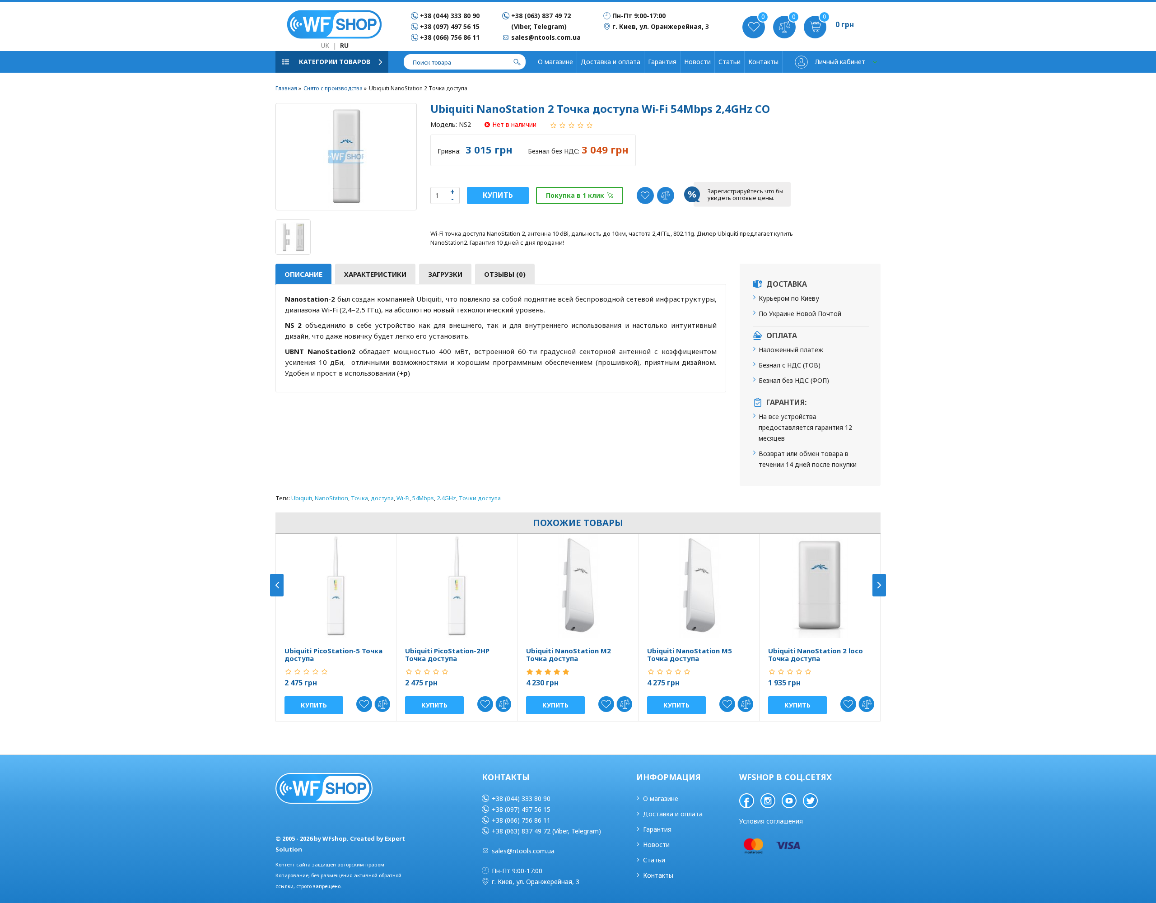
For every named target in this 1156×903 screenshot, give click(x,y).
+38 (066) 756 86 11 (450, 37)
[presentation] (277, 585)
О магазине (555, 61)
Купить (498, 195)
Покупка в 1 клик (575, 195)
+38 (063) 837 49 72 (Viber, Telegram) (546, 831)
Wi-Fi (403, 498)
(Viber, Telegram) (539, 26)
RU (344, 45)
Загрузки (445, 274)
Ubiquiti (301, 498)
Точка (359, 498)
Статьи (729, 61)
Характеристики (375, 274)
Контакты (763, 61)
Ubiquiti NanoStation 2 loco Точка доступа (815, 654)
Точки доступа (480, 498)
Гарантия (662, 61)
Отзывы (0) (505, 274)
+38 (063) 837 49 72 (541, 15)
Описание (303, 274)
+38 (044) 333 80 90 (450, 15)
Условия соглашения (771, 821)
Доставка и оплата (610, 61)
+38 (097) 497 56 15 (450, 26)
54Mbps (423, 498)
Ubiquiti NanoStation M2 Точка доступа (568, 654)
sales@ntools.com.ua (523, 851)
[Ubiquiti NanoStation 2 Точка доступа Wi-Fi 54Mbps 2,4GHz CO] (346, 156)
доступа (382, 498)
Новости (697, 61)
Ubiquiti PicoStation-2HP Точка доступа (447, 654)
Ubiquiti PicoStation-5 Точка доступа (333, 654)
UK (325, 45)
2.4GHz (446, 498)
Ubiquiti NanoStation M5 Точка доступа (689, 654)
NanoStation (331, 498)
